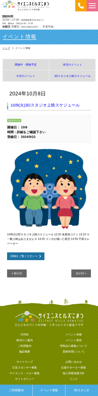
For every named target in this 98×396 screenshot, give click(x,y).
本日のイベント (72, 64)
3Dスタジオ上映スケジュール (72, 75)
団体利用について (74, 351)
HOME (25, 334)
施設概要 (24, 351)
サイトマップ (24, 361)
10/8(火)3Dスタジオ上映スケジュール (45, 105)
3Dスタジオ (81, 390)
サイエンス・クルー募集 (25, 373)
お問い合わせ (73, 361)
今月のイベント (25, 75)
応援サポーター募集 (73, 367)
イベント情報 (49, 390)
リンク (74, 378)
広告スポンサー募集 (24, 367)
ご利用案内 (16, 390)
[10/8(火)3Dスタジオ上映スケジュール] (49, 228)
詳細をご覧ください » (23, 255)
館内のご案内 (24, 340)
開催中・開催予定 (26, 64)
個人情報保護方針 (74, 373)
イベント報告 (73, 340)
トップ (6, 48)
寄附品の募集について (73, 345)
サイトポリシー (24, 378)
